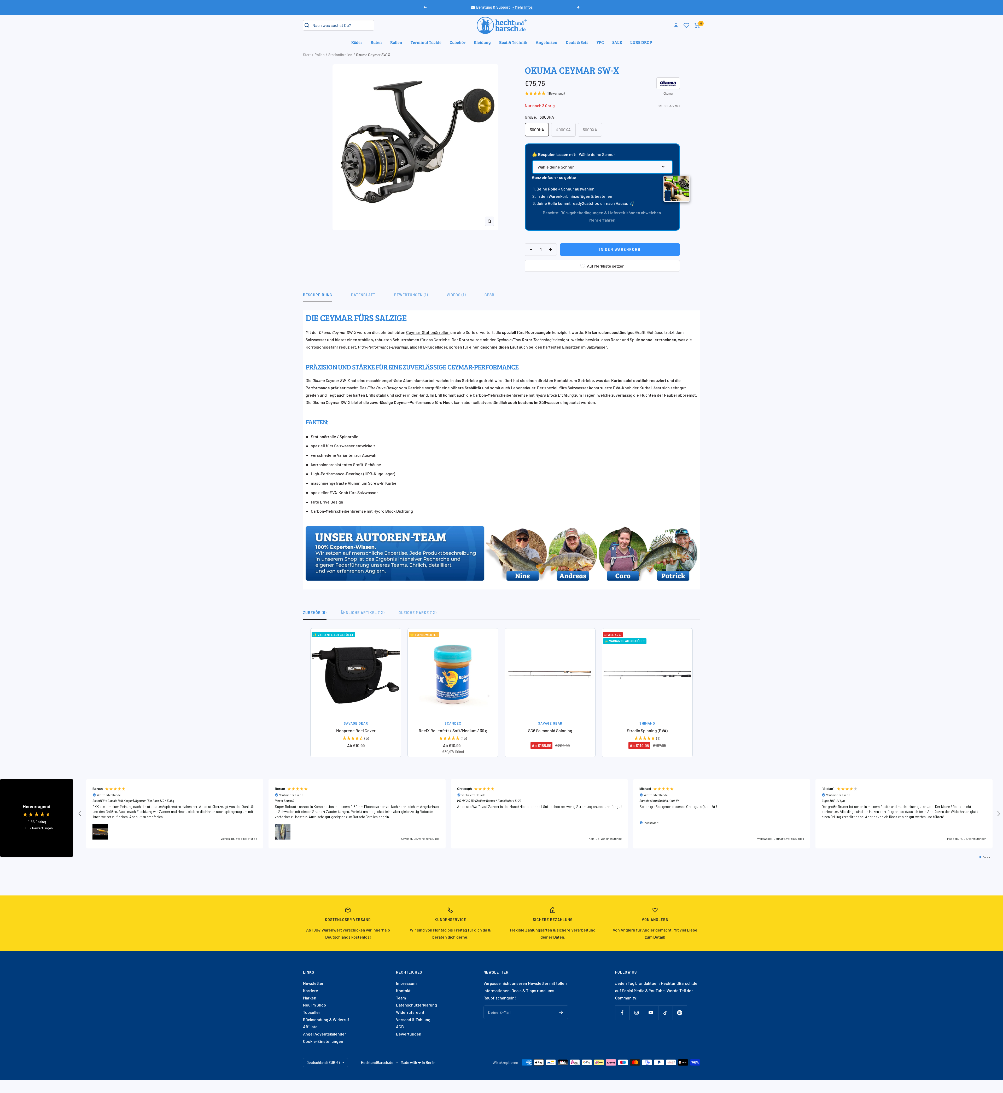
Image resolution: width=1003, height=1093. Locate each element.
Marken (309, 997)
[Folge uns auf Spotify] (680, 1012)
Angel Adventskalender (324, 1033)
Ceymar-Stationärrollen (428, 332)
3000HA (537, 129)
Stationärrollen (340, 55)
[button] (80, 813)
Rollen (396, 42)
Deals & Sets (577, 42)
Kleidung (482, 42)
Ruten (376, 42)
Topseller (311, 1012)
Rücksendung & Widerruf (326, 1019)
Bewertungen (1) (411, 295)
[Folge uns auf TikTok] (665, 1012)
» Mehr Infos (522, 7)
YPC (600, 42)
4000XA (563, 129)
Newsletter (313, 983)
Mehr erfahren (602, 219)
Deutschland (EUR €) (323, 1062)
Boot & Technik (513, 42)
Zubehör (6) (314, 612)
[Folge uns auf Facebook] (622, 1012)
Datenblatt (363, 295)
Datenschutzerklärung (416, 1004)
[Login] (676, 25)
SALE (617, 42)
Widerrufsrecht (410, 1012)
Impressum (406, 983)
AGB (400, 1026)
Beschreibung (317, 295)
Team (401, 997)
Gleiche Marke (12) (417, 612)
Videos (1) (456, 295)
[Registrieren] (561, 1012)
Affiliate (310, 1026)
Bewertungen (408, 1033)
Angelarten (546, 42)
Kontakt (403, 990)
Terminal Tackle (426, 42)
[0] (686, 25)
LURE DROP (641, 42)
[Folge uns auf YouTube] (651, 1012)
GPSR (489, 295)
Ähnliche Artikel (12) (362, 612)
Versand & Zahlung (413, 1019)
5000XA (590, 129)
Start (307, 55)
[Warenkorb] (697, 25)
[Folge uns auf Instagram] (636, 1012)
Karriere (310, 990)
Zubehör (457, 42)
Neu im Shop (314, 1004)
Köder (356, 42)
